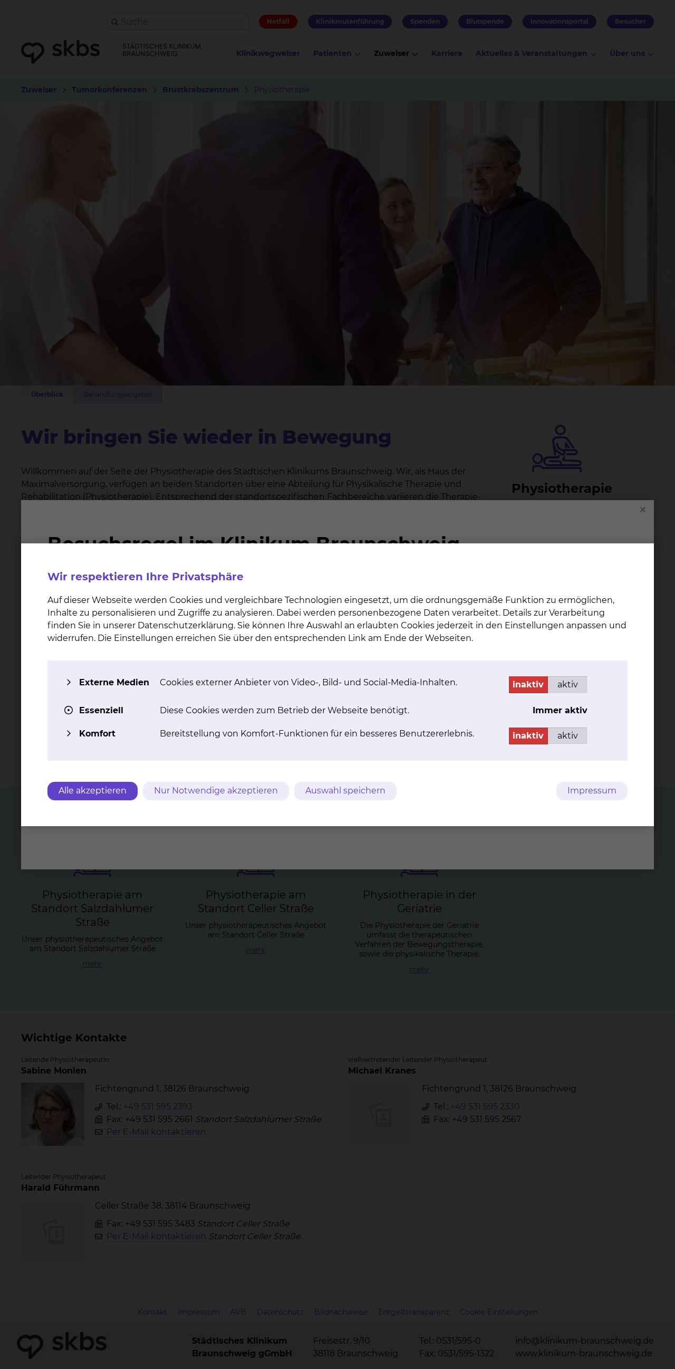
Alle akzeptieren (93, 791)
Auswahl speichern (345, 791)
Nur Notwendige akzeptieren (216, 791)
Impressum (591, 791)
